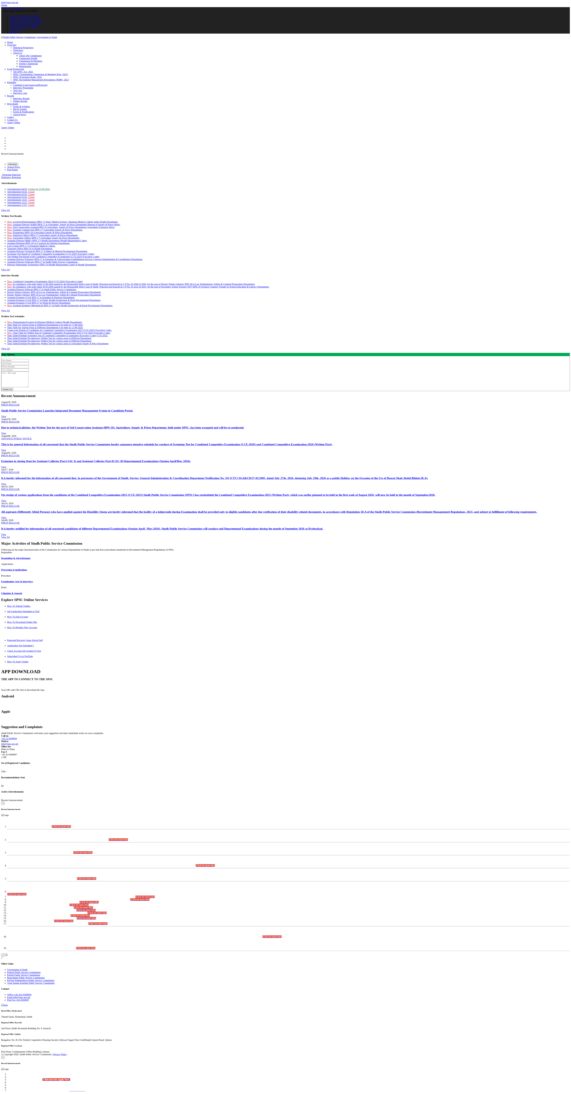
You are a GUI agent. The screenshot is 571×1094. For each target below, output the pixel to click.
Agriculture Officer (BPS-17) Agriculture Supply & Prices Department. (43, 238)
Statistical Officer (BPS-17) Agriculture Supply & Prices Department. (42, 235)
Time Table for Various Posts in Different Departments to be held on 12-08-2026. (45, 327)
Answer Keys (19, 114)
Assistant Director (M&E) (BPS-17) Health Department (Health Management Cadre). (47, 240)
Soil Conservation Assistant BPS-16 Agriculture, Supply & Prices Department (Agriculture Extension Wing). (61, 227)
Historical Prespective (23, 47)
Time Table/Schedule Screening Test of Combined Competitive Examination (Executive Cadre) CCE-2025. (57, 335)
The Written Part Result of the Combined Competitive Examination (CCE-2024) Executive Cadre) (53, 256)
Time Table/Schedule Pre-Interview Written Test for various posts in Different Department (49, 338)
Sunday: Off (15, 32)
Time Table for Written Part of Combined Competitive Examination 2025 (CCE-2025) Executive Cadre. (58, 333)
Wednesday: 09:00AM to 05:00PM (25, 21)
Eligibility (11, 82)
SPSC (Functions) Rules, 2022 (27, 77)
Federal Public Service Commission (24, 972)
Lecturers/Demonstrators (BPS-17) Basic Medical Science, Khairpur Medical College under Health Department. (62, 222)
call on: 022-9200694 (13, 8)
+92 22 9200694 (9, 738)
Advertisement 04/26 (28, 189)
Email (18, 997)
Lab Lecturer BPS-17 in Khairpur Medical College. (31, 246)
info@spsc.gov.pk (9, 2)
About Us (17, 53)
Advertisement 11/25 (20, 205)
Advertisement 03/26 (20, 192)
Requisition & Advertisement (15, 558)
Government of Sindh (17, 969)
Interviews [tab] (12, 164)
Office (19, 994)
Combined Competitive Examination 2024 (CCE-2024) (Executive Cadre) (45, 281)
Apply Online (13, 122)
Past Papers (12, 169)
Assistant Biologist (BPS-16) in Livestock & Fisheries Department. (38, 243)
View (3, 416)
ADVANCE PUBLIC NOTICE (16, 438)
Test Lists (17, 90)
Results (10, 96)
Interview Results (21, 98)
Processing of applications (14, 570)
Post (18, 1000)
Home (10, 42)
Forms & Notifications (23, 112)
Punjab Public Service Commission (23, 975)
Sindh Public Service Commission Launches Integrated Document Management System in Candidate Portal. (67, 410)
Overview (12, 45)
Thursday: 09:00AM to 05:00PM (24, 24)
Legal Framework (15, 69)
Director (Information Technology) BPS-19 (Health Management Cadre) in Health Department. (52, 264)
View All (5, 210)
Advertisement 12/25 (20, 202)
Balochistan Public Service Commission (26, 977)
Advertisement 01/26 (20, 197)
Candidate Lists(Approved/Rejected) (30, 85)
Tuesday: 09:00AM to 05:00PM (24, 19)
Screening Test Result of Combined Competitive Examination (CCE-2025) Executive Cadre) (50, 254)
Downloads (12, 104)
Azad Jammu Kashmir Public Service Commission (31, 983)
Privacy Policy (60, 1054)
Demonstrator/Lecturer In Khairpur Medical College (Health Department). (44, 322)
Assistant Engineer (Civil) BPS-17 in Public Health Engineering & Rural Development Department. (54, 300)
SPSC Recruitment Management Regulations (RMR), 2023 (41, 79)
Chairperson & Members (30, 61)
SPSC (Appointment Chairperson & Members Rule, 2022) (40, 74)
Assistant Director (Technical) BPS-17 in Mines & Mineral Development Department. (47, 251)
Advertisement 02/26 (20, 194)
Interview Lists (20, 93)
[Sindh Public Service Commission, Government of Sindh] (29, 37)
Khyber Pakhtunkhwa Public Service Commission (30, 980)
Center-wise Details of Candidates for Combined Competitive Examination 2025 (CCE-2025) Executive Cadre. (59, 330)
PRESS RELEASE (10, 405)
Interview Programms (23, 88)
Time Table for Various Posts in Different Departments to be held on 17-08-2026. (45, 325)
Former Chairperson (28, 63)
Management (25, 66)
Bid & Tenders (20, 109)
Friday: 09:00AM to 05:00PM (23, 27)
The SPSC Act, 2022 (23, 71)
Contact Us (12, 120)
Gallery (10, 117)
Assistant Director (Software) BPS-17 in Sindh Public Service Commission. (42, 262)
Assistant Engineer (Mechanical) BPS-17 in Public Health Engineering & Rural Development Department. (60, 305)
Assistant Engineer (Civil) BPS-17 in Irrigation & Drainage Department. (41, 297)
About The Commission (30, 55)
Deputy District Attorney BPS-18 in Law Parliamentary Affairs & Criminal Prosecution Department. (54, 292)
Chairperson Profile (28, 58)
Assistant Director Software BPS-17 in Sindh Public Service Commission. (42, 289)
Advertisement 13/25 (20, 200)
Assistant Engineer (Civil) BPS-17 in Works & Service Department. (39, 303)
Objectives (18, 50)
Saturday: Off (15, 29)
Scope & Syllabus (21, 106)
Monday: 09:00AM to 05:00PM (24, 16)
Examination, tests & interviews (17, 581)
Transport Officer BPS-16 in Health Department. (30, 248)
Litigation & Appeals (11, 593)
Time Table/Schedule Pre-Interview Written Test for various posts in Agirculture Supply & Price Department (57, 343)
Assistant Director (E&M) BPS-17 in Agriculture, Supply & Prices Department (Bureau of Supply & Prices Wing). (63, 224)
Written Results (20, 101)
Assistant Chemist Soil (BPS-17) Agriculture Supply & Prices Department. (45, 230)
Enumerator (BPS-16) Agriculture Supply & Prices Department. (40, 232)
